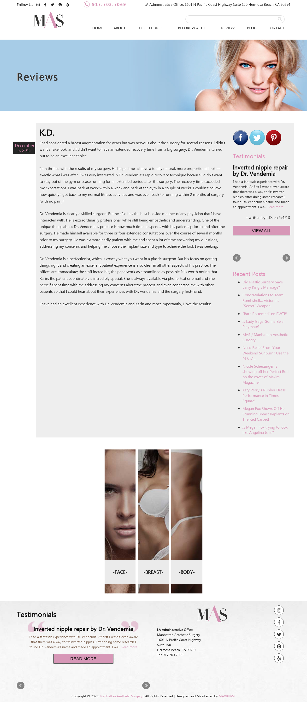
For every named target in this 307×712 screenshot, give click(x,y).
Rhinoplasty (120, 454)
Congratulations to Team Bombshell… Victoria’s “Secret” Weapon (262, 300)
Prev (237, 258)
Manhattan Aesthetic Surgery (121, 696)
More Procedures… (120, 503)
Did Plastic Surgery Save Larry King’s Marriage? (262, 284)
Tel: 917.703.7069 (170, 654)
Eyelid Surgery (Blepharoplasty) (119, 468)
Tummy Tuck (187, 465)
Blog (252, 27)
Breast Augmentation (153, 458)
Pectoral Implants (186, 530)
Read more (275, 206)
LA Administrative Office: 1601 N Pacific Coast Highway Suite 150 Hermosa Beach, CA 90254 (217, 4)
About (119, 27)
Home (97, 27)
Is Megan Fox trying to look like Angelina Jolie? (265, 430)
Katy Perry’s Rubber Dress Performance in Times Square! (264, 395)
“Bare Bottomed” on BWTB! (264, 313)
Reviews (228, 27)
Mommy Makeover (186, 479)
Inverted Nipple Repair (153, 522)
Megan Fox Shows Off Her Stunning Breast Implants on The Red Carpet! (265, 414)
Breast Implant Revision (153, 478)
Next (286, 258)
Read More (83, 658)
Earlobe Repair (120, 485)
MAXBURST (227, 696)
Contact (275, 27)
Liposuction (187, 454)
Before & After (192, 27)
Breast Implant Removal (153, 501)
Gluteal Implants (186, 496)
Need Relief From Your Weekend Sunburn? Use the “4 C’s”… (265, 353)
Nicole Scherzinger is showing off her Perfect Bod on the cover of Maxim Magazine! (265, 374)
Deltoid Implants (186, 513)
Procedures (151, 27)
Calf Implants (186, 544)
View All (262, 230)
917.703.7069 (109, 4)
